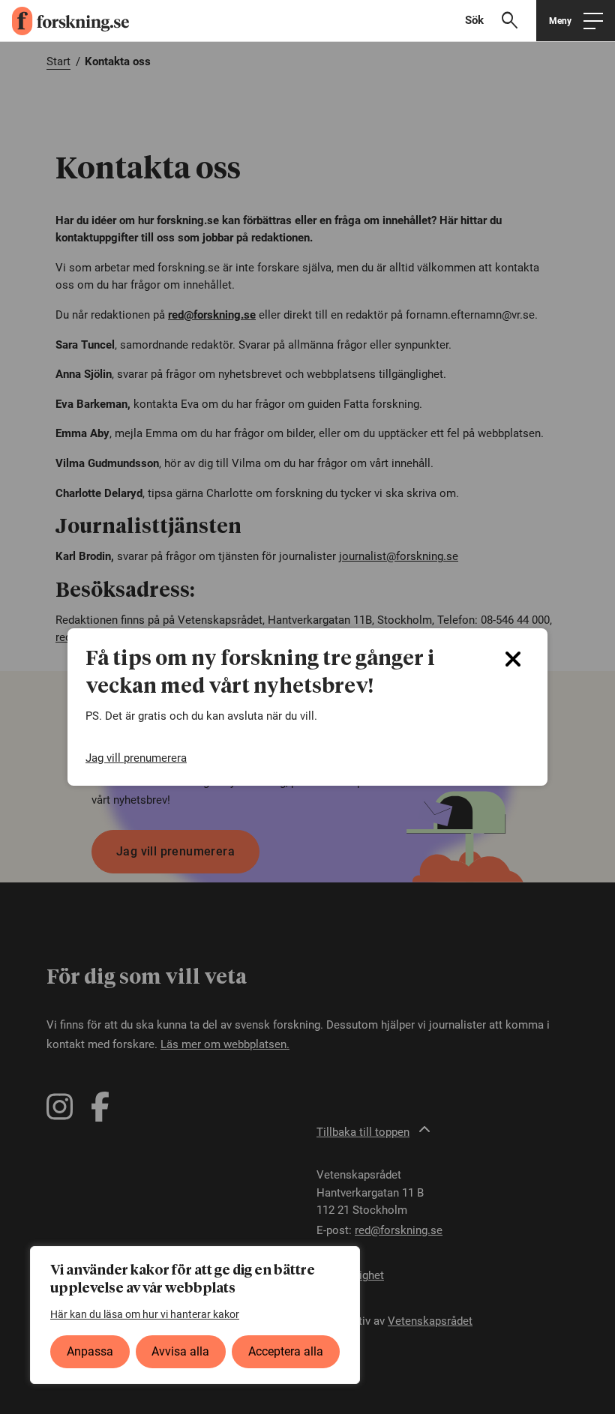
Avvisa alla (180, 1351)
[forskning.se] (64, 21)
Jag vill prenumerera (136, 758)
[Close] (513, 659)
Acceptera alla (285, 1351)
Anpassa (90, 1351)
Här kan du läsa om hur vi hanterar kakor (144, 1314)
